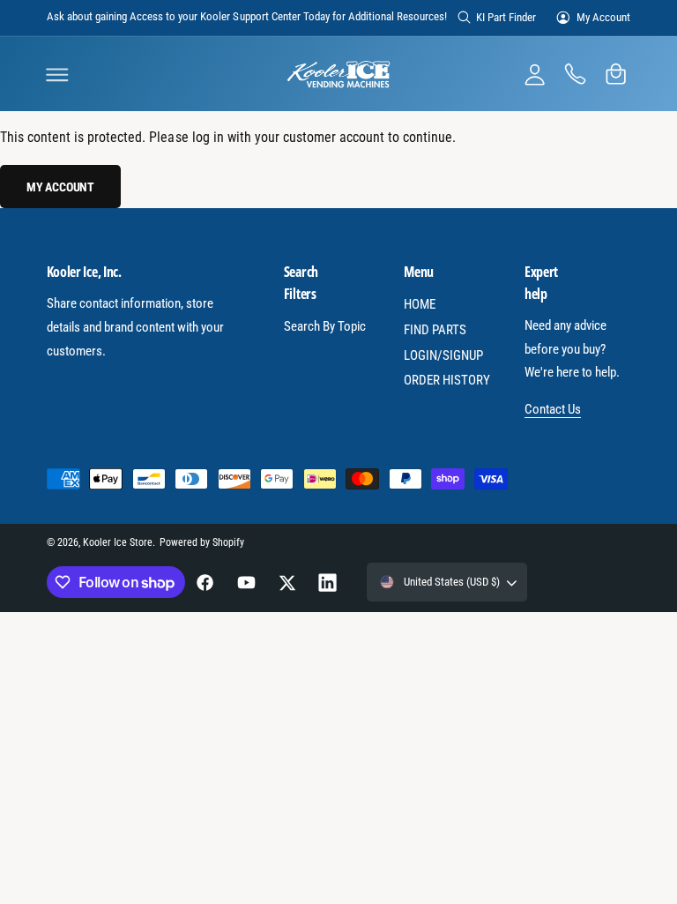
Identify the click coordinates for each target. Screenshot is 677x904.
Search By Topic (325, 326)
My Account (603, 17)
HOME (419, 304)
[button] (57, 74)
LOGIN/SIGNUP (443, 355)
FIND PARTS (435, 330)
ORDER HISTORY (447, 380)
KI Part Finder (506, 17)
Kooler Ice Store (118, 542)
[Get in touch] (574, 74)
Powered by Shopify (202, 542)
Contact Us (552, 409)
